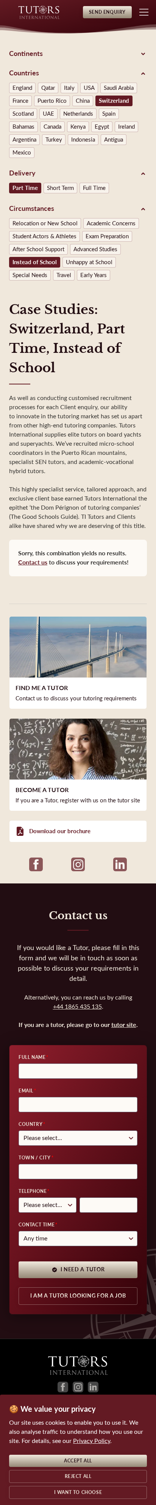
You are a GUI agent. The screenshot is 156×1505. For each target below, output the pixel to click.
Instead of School (34, 262)
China (83, 100)
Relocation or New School (45, 223)
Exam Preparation (107, 236)
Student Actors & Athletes (44, 236)
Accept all (78, 1461)
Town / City (35, 1158)
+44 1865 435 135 (77, 1006)
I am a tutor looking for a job (78, 1296)
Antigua (113, 139)
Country (30, 1124)
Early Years (93, 275)
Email (26, 1091)
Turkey (53, 139)
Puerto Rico (52, 100)
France (20, 100)
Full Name (32, 1057)
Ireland (126, 126)
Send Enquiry (107, 12)
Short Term (60, 188)
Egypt (102, 126)
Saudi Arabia (119, 87)
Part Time (25, 188)
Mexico (21, 152)
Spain (108, 113)
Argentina (24, 139)
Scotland (23, 113)
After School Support (38, 249)
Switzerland (114, 100)
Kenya (78, 126)
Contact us (32, 562)
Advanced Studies (95, 249)
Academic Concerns (111, 223)
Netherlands (78, 113)
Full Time (94, 188)
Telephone (33, 1191)
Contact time (37, 1225)
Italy (69, 87)
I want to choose (78, 1492)
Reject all (78, 1476)
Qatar (48, 87)
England (22, 87)
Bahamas (23, 126)
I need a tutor (83, 1269)
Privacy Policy (91, 1440)
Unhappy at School (89, 262)
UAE (48, 113)
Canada (52, 126)
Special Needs (29, 275)
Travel (63, 275)
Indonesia (83, 139)
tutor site (123, 1024)
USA (89, 87)
